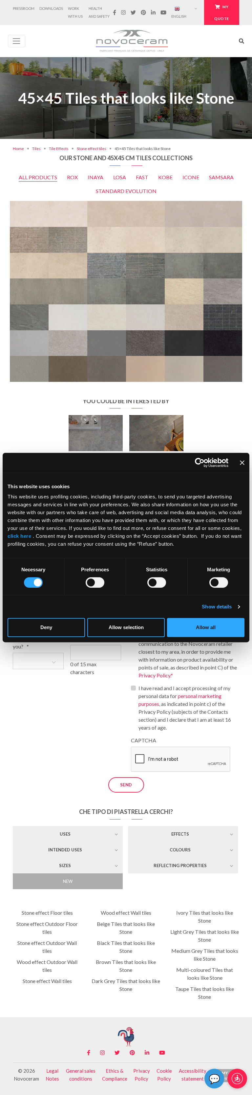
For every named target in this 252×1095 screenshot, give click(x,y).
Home (18, 148)
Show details (217, 606)
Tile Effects (59, 148)
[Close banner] (242, 462)
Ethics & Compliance (114, 1075)
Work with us (75, 12)
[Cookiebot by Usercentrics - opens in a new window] (199, 463)
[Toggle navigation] (16, 41)
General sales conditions (80, 1075)
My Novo (225, 1076)
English (178, 16)
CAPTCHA (143, 740)
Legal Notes (52, 1075)
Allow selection (126, 627)
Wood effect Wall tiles (126, 912)
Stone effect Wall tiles (47, 981)
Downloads (51, 8)
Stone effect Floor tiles (47, 912)
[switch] (95, 582)
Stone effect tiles (91, 148)
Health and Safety (99, 12)
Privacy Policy (141, 1075)
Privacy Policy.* (155, 675)
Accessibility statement (192, 1075)
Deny (46, 627)
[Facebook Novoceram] (114, 12)
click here (20, 536)
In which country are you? (35, 642)
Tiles (36, 148)
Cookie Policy (164, 1075)
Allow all (206, 627)
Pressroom (23, 8)
